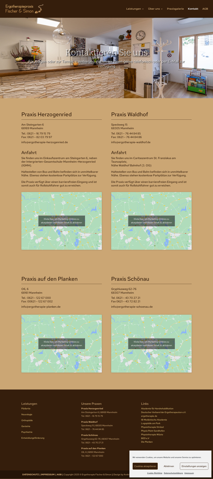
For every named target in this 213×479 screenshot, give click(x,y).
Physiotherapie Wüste (152, 434)
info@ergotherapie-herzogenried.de (44, 142)
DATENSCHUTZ (30, 474)
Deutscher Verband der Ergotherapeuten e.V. (163, 412)
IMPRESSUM (48, 474)
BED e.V (145, 438)
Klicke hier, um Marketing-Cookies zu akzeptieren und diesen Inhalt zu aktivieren (61, 221)
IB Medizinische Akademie (154, 419)
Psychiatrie (26, 432)
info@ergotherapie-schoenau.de (132, 306)
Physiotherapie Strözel (152, 427)
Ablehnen (169, 466)
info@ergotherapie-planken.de (41, 306)
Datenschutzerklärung (173, 473)
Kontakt (193, 9)
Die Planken (147, 441)
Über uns (154, 9)
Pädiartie (25, 408)
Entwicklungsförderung (32, 438)
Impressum (189, 473)
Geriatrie (25, 426)
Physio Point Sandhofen (153, 430)
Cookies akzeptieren (145, 466)
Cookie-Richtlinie (154, 473)
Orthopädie (27, 420)
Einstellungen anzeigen (194, 466)
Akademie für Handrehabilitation (157, 408)
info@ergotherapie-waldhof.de (130, 142)
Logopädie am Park (150, 423)
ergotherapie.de (149, 416)
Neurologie (26, 414)
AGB (205, 9)
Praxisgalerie (175, 9)
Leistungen (133, 9)
